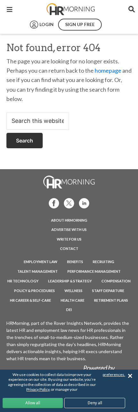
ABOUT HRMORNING (69, 220)
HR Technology (23, 281)
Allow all (32, 403)
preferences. (114, 374)
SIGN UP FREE (80, 24)
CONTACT (69, 248)
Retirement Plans (111, 300)
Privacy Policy (37, 389)
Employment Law (40, 262)
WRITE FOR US (69, 239)
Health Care (72, 300)
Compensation (116, 281)
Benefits (75, 262)
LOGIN (46, 24)
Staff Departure (108, 290)
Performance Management (94, 271)
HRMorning (71, 9)
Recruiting (103, 262)
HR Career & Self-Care (30, 300)
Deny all (95, 403)
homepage (108, 70)
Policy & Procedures (34, 290)
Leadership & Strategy (70, 281)
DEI (69, 309)
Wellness (73, 290)
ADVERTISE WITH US (69, 229)
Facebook (52, 202)
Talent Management (37, 271)
